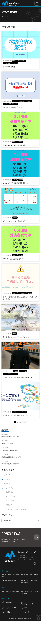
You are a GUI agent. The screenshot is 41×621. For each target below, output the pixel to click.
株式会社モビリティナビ (27, 552)
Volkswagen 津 (25, 612)
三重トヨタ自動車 (7, 602)
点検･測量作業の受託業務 (9, 580)
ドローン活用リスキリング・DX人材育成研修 (30, 581)
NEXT (24, 422)
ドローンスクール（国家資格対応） (10, 575)
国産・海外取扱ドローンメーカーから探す (29, 592)
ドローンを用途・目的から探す (10, 591)
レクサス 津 (24, 608)
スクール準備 (10, 496)
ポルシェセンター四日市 (9, 608)
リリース (7, 475)
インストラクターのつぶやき (15, 509)
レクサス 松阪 (6, 612)
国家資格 (8, 505)
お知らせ (7, 479)
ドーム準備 (9, 501)
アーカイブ (8, 484)
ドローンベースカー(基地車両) (29, 574)
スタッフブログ (9, 488)
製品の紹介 (9, 492)
